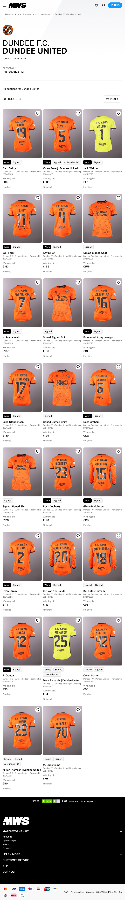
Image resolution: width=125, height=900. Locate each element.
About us (7, 836)
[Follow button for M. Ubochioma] (78, 709)
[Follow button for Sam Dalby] (37, 113)
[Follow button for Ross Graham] (118, 366)
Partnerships (9, 840)
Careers (7, 848)
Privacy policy (77, 892)
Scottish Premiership (24, 14)
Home (8, 14)
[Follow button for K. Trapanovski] (37, 282)
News (6, 844)
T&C (66, 892)
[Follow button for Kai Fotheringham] (118, 536)
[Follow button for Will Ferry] (37, 197)
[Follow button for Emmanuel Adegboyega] (118, 282)
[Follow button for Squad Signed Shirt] (118, 197)
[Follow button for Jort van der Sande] (78, 536)
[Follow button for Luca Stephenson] (37, 366)
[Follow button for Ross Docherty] (78, 451)
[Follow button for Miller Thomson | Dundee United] (37, 709)
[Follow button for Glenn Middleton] (118, 451)
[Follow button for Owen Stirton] (118, 620)
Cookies (90, 892)
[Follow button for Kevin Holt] (78, 197)
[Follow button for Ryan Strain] (37, 536)
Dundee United (44, 14)
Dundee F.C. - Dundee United (68, 14)
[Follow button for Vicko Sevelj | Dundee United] (78, 113)
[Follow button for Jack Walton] (118, 113)
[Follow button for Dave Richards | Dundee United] (78, 620)
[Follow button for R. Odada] (37, 620)
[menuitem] (5, 5)
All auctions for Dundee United (21, 88)
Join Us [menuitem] (115, 5)
